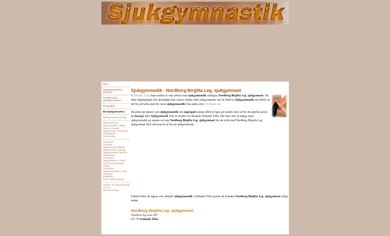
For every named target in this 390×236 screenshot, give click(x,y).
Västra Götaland (111, 128)
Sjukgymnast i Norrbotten (115, 131)
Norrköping (108, 158)
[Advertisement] (195, 53)
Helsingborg (109, 155)
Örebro (106, 166)
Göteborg (107, 144)
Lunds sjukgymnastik (113, 163)
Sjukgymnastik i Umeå (114, 160)
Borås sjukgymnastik (113, 179)
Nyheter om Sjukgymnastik (116, 185)
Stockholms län (110, 123)
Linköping (107, 174)
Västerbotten (109, 136)
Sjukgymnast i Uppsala (114, 150)
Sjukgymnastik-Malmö (114, 147)
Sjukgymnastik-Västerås (115, 152)
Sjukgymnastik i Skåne (114, 125)
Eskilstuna (108, 176)
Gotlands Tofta (141, 95)
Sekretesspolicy (111, 190)
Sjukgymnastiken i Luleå (115, 171)
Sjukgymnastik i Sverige (115, 117)
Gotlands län (213, 104)
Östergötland (109, 133)
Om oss (107, 187)
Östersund (108, 168)
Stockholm (108, 142)
